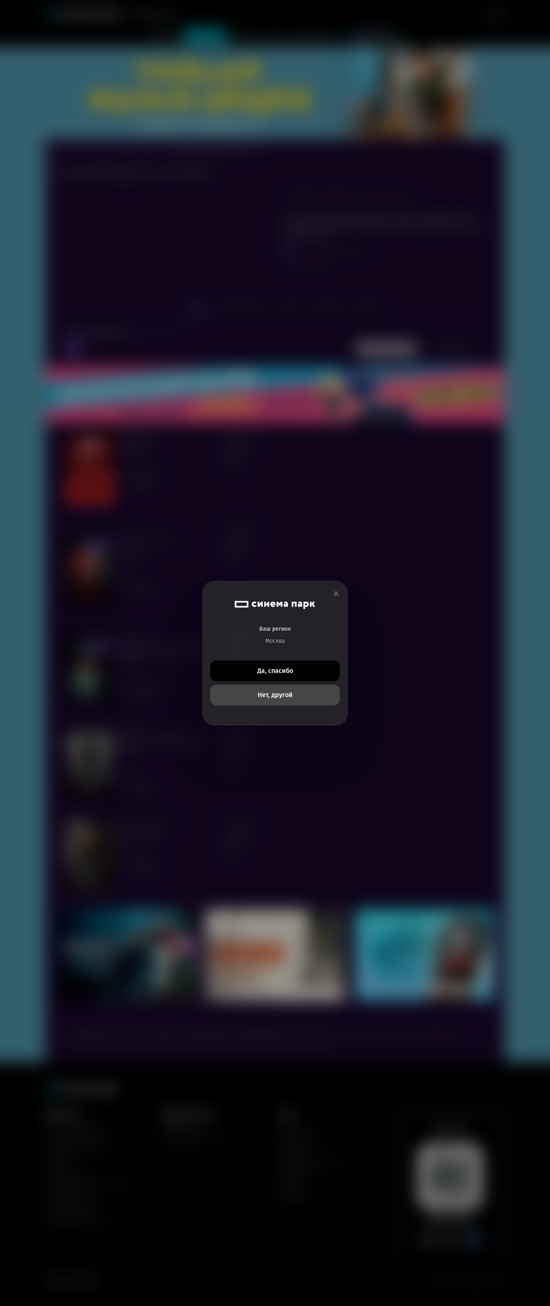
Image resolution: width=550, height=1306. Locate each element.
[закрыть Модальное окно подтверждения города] (336, 594)
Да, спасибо (275, 671)
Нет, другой (275, 695)
